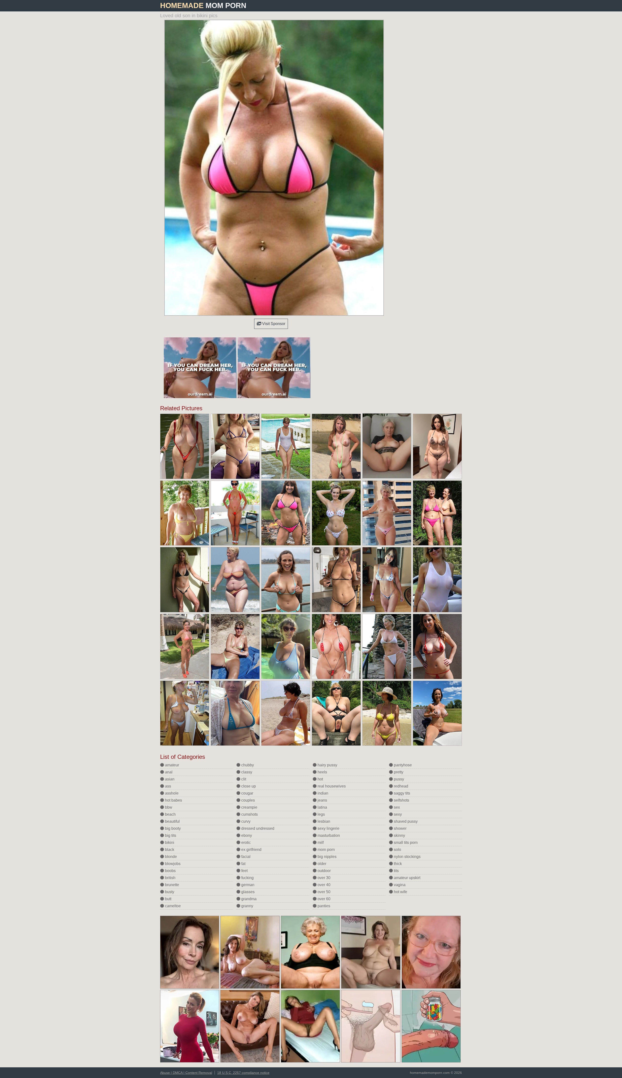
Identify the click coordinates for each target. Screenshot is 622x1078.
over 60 (323, 899)
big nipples (327, 857)
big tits (170, 835)
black (169, 849)
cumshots (249, 814)
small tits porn (405, 842)
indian (322, 793)
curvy (245, 821)
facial (245, 857)
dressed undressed (257, 828)
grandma (248, 899)
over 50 (323, 892)
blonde (170, 857)
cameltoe (172, 906)
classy (246, 772)
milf (320, 842)
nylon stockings (407, 857)
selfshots (401, 800)
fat (242, 864)
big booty (172, 828)
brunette (171, 885)
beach (170, 814)
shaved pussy (405, 821)
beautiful (172, 821)
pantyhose (402, 765)
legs (321, 814)
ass (167, 786)
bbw (168, 807)
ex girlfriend (250, 849)
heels (322, 772)
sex (396, 807)
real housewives (331, 786)
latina (322, 807)
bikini (169, 842)
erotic (245, 842)
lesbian (323, 821)
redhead (400, 786)
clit (243, 779)
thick (397, 864)
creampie (248, 807)
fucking (247, 878)
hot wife (400, 892)
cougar (246, 793)
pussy (398, 779)
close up (248, 786)
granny (246, 906)
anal (168, 772)
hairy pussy (327, 765)
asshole (171, 793)
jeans (322, 800)
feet (244, 871)
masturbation (328, 835)
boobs (170, 871)
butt (167, 899)
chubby (247, 765)
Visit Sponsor (273, 324)
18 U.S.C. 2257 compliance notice (243, 1073)
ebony (246, 835)
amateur (171, 765)
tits (396, 871)
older (321, 864)
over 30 (323, 878)
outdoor (324, 871)
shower (399, 828)
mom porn (326, 849)
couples (247, 800)
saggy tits (401, 793)
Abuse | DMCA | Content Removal (186, 1073)
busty (169, 892)
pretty (398, 772)
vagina (399, 885)
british (169, 878)
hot (320, 779)
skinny (399, 835)
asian (169, 779)
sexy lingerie (328, 828)
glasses (247, 892)
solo (397, 849)
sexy (397, 814)
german (247, 885)
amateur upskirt (406, 878)
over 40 (323, 885)
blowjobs (172, 864)
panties (323, 906)
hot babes (173, 800)
